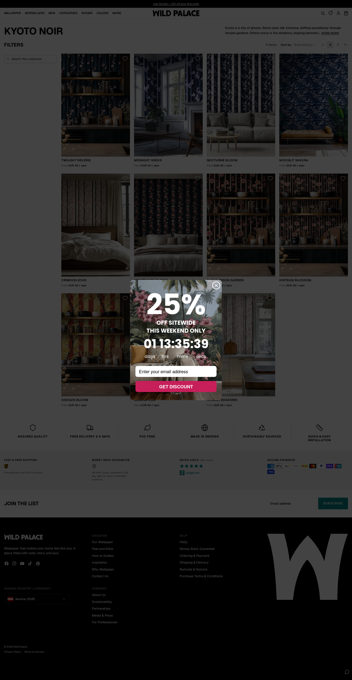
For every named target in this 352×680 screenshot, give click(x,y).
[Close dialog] (216, 285)
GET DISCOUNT (176, 386)
